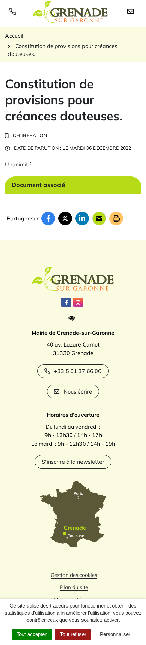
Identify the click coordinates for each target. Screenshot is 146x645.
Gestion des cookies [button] (74, 575)
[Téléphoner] (14, 11)
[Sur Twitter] (65, 218)
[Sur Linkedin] (82, 218)
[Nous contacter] (132, 11)
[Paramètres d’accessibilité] (73, 318)
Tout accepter (32, 634)
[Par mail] (99, 218)
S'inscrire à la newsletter (73, 461)
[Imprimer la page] (116, 218)
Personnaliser (115, 634)
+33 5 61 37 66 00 (78, 371)
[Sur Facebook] (48, 218)
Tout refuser (73, 634)
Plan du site (74, 587)
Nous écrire (77, 391)
